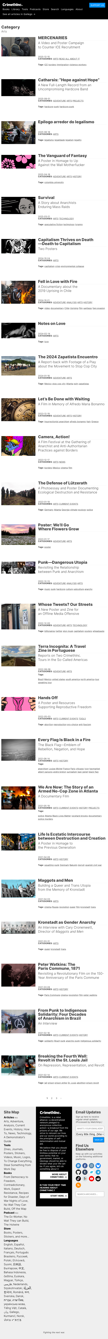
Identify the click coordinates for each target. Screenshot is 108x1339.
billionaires (49, 631)
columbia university (54, 182)
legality (78, 140)
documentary (57, 308)
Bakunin (73, 865)
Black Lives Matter (61, 815)
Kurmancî (9, 1316)
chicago (80, 768)
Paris (72, 768)
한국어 (8, 1292)
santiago (87, 308)
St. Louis (72, 1083)
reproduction (60, 724)
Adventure (59, 100)
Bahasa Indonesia (15, 1272)
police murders (45, 819)
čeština (8, 1276)
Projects (78, 100)
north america (87, 679)
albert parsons (45, 772)
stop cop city (59, 383)
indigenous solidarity (90, 1041)
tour (97, 679)
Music (17, 1157)
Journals (17, 1149)
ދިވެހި (6, 1312)
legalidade (60, 140)
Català (22, 1308)
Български (10, 1268)
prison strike (61, 1083)
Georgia (66, 509)
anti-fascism (85, 724)
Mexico (48, 383)
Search (55, 9)
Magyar (8, 1280)
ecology (82, 509)
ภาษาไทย (17, 1300)
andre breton (59, 772)
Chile (66, 308)
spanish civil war (93, 865)
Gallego (14, 1312)
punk (56, 106)
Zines (7, 1149)
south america (73, 679)
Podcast (9, 1212)
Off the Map (18, 1208)
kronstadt (85, 907)
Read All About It (69, 58)
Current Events (68, 504)
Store (46, 9)
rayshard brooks (80, 815)
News (62, 462)
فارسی (8, 1284)
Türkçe (18, 1280)
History (77, 176)
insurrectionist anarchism (56, 421)
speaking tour (45, 682)
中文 (21, 1268)
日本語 (17, 1264)
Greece (95, 421)
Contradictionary (14, 1184)
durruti (81, 865)
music (47, 589)
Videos (8, 1157)
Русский (22, 1256)
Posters (8, 1153)
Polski (7, 1260)
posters (88, 631)
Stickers (20, 1153)
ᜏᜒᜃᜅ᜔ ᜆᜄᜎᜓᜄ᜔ (12, 1320)
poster (47, 547)
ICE (46, 64)
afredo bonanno (78, 421)
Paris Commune (52, 995)
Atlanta (69, 383)
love (46, 341)
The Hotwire (11, 1224)
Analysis (72, 302)
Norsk (20, 1316)
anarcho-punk (73, 1041)
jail (45, 1083)
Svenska (9, 1296)
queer (72, 907)
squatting (49, 865)
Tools (25, 9)
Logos (26, 1157)
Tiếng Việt (10, 1308)
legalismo (49, 140)
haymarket (94, 768)
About (79, 9)
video (47, 308)
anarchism (43, 768)
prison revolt (92, 1083)
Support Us (97, 5)
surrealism (72, 772)
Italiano (8, 1248)
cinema (64, 467)
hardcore (48, 106)
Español (19, 1244)
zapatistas (84, 383)
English (8, 1244)
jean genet (83, 772)
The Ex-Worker (13, 1216)
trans (93, 907)
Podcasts (35, 9)
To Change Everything (17, 1161)
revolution (64, 907)
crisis (57, 266)
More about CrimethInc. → (58, 1175)
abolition (81, 1083)
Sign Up (99, 1140)
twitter (59, 631)
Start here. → (58, 1195)
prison (51, 1083)
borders (52, 64)
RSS (16, 1118)
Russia (55, 907)
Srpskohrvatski (13, 1288)
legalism (69, 140)
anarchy (88, 589)
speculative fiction (53, 224)
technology (69, 224)
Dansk (19, 1296)
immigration (63, 64)
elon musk (68, 631)
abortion (48, 724)
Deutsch (19, 1248)
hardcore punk (67, 106)
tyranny (79, 224)
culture (69, 589)
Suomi (8, 1264)
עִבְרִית (7, 1300)
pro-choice (72, 724)
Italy (89, 421)
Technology (66, 218)
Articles (9, 1117)
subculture (78, 589)
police (90, 509)
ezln (76, 383)
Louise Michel (55, 768)
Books (6, 9)
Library (16, 9)
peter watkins (90, 995)
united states (58, 679)
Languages (67, 9)
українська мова (14, 1304)
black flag (94, 772)
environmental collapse (72, 266)
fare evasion (99, 308)
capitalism (49, 266)
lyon (87, 768)
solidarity (49, 1041)
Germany (48, 509)
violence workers (77, 64)
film (81, 308)
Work (7, 1188)
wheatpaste (98, 631)
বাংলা (27, 1292)
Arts (55, 58)
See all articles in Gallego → (19, 14)
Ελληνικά (18, 1260)
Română (18, 1292)
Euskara (19, 1276)
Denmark (64, 865)
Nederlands (20, 1284)
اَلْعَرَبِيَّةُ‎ (27, 1288)
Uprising (74, 308)
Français (9, 1252)
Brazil (41, 679)
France (66, 768)
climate (73, 509)
